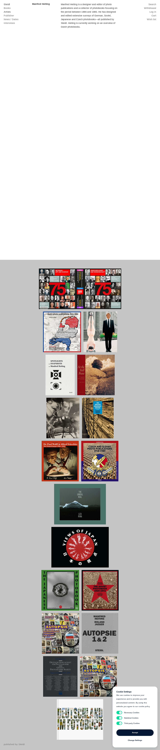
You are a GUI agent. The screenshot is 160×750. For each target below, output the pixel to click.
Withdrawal (150, 8)
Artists (7, 12)
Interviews (9, 23)
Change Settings (135, 740)
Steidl (7, 4)
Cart (154, 15)
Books (7, 8)
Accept (135, 733)
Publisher (9, 15)
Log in (153, 12)
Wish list (151, 19)
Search (152, 4)
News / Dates (11, 19)
